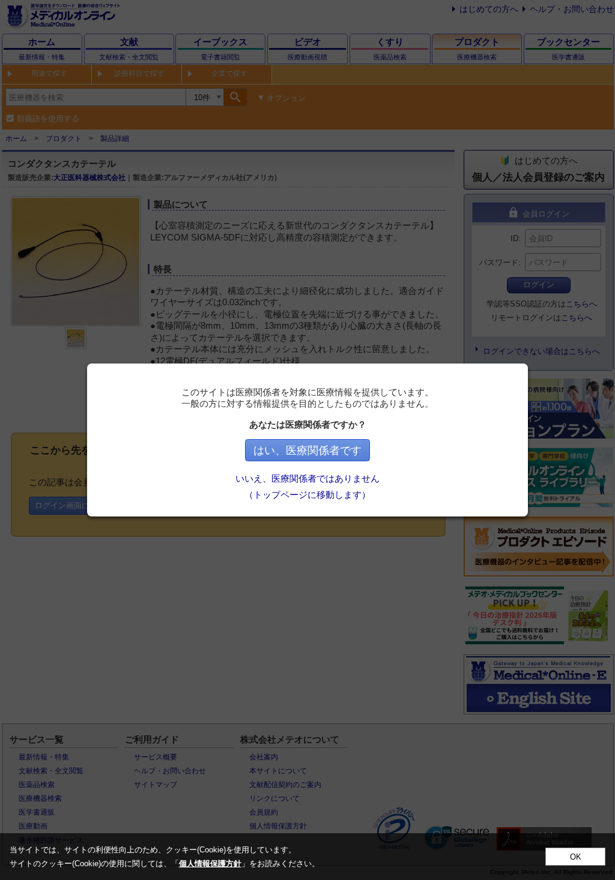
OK (575, 856)
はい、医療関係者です (307, 450)
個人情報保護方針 (210, 863)
